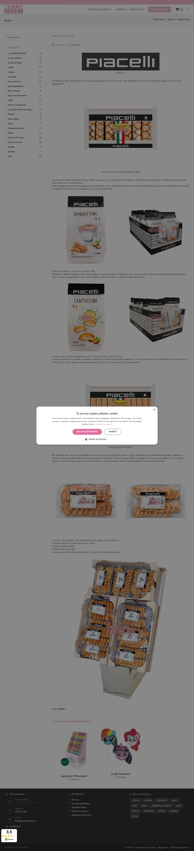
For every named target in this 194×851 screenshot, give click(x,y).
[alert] (97, 425)
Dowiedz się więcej (103, 424)
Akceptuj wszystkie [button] (87, 431)
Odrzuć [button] (113, 431)
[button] (97, 439)
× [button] (154, 410)
